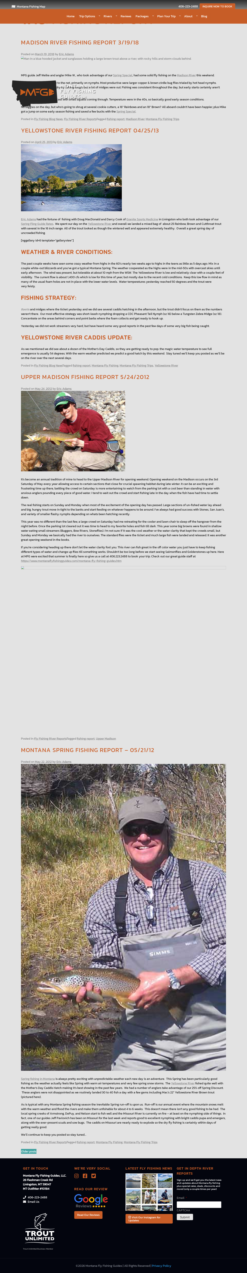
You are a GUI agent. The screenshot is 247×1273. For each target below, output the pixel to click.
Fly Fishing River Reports (80, 119)
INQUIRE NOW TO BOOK (217, 6)
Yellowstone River (100, 224)
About (188, 16)
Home (71, 16)
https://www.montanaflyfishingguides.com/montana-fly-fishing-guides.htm (71, 561)
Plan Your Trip (166, 16)
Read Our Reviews (88, 1215)
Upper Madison (106, 738)
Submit (185, 1217)
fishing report (116, 119)
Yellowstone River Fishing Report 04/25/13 (90, 130)
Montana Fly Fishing (105, 365)
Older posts (28, 1151)
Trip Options (87, 16)
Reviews (126, 16)
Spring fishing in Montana (38, 1078)
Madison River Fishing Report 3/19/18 (80, 42)
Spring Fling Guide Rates (37, 224)
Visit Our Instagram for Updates (144, 1219)
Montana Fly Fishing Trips (162, 119)
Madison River (186, 75)
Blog (204, 16)
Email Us (33, 1201)
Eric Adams (66, 54)
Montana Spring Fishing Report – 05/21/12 (87, 749)
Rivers (108, 16)
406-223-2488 (188, 6)
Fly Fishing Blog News (48, 119)
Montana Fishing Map (31, 6)
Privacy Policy (161, 1265)
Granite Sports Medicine (142, 219)
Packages (142, 16)
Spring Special (122, 75)
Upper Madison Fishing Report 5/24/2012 (85, 376)
